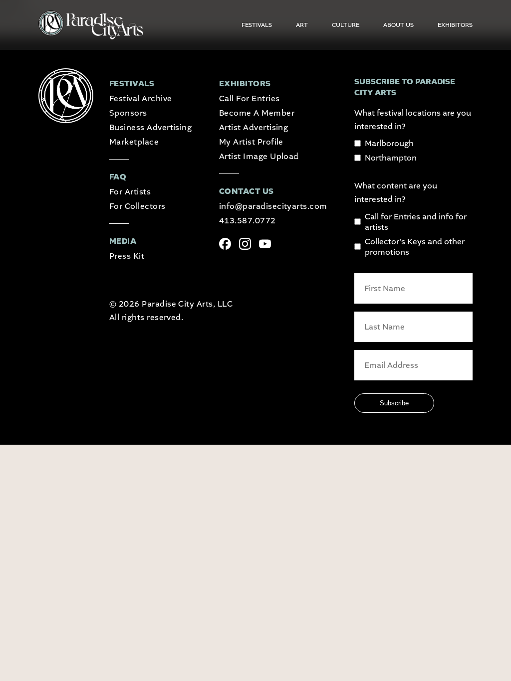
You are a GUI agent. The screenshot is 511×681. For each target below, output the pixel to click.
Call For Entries (249, 98)
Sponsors (128, 113)
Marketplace (134, 142)
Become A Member (256, 113)
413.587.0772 (247, 220)
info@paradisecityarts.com (273, 206)
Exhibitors (455, 25)
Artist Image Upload (259, 156)
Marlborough (389, 143)
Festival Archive (140, 98)
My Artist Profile (251, 142)
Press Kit (126, 256)
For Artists (130, 191)
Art (302, 25)
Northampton (391, 158)
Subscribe (394, 403)
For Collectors (137, 206)
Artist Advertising (253, 127)
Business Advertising (150, 127)
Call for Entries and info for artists (416, 221)
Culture (345, 25)
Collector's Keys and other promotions (415, 246)
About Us (398, 25)
